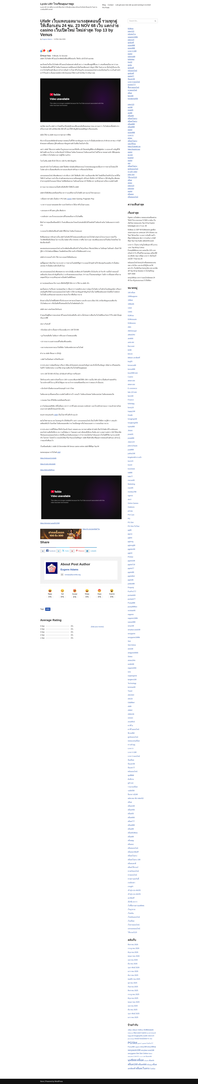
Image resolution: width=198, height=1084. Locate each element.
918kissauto (132, 319)
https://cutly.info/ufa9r (47, 464)
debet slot (131, 381)
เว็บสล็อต (131, 921)
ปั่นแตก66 (131, 79)
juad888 (131, 450)
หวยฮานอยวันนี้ (133, 879)
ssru (129, 672)
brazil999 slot (133, 373)
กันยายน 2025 (133, 987)
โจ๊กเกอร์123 (132, 177)
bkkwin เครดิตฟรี (134, 358)
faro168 (130, 96)
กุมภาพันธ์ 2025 (133, 1013)
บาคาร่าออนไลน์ (134, 82)
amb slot (131, 342)
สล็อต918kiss (133, 833)
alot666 (130, 338)
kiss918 (130, 158)
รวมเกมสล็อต (133, 787)
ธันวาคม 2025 (133, 975)
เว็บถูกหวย (131, 909)
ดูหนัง (130, 65)
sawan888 (131, 622)
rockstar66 (131, 610)
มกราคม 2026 (133, 971)
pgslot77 (131, 76)
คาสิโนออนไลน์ (133, 729)
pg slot (130, 155)
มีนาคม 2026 (132, 964)
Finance (131, 400)
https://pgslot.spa (134, 149)
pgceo (130, 534)
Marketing (131, 484)
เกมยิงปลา (131, 882)
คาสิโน (130, 725)
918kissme (132, 323)
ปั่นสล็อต (131, 760)
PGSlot (130, 557)
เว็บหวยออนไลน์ (133, 925)
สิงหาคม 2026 (133, 944)
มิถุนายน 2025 (133, 998)
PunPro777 (132, 591)
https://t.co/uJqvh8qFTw (91, 529)
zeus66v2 (131, 722)
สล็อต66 (131, 116)
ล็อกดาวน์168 (133, 794)
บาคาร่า (131, 135)
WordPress (59, 1081)
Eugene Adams (47, 39)
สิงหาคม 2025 (133, 990)
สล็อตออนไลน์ (133, 197)
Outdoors (131, 507)
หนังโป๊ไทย (132, 144)
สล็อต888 (131, 124)
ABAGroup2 (132, 331)
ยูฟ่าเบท (130, 783)
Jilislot (130, 430)
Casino (130, 377)
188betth (131, 304)
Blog (104, 5)
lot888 (130, 473)
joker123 (131, 31)
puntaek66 (132, 595)
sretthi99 (131, 664)
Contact (110, 5)
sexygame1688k (134, 637)
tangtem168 (132, 679)
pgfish (130, 538)
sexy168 (131, 626)
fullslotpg (131, 59)
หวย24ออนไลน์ (133, 871)
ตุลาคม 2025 (132, 983)
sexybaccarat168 (134, 630)
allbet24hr (131, 335)
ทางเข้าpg (131, 745)
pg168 (130, 107)
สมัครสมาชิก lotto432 (136, 798)
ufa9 (58, 452)
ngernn (130, 496)
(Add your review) (97, 627)
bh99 (129, 350)
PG (129, 518)
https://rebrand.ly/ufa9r (48, 458)
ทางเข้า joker (132, 172)
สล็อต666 (131, 817)
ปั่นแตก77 (131, 768)
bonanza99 (132, 365)
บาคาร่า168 (132, 51)
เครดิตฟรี (131, 898)
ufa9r (56, 415)
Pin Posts (105, 7)
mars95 (130, 488)
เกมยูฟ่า (130, 886)
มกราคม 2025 (133, 1017)
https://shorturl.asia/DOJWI (50, 523)
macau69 (131, 480)
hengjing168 (132, 419)
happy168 (131, 411)
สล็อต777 (131, 821)
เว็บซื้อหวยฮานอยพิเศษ (136, 905)
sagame (131, 614)
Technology (132, 683)
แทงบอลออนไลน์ (134, 928)
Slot (129, 641)
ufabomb (131, 714)
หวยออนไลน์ (132, 90)
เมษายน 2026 (133, 960)
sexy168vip (151, 1047)
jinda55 (130, 110)
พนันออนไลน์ (132, 771)
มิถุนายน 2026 (133, 952)
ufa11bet (131, 695)
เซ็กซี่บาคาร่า (132, 902)
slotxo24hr (131, 660)
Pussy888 (131, 603)
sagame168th (133, 37)
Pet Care (131, 515)
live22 (130, 62)
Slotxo (130, 656)
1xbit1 (130, 312)
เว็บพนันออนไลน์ (134, 917)
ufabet (130, 710)
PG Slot (130, 522)
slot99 (130, 113)
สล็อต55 (131, 813)
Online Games (133, 503)
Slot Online (132, 645)
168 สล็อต (131, 292)
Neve (42, 1081)
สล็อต (130, 93)
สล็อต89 (131, 829)
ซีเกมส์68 (131, 733)
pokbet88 (131, 584)
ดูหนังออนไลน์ (133, 169)
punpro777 (132, 85)
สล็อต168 (131, 806)
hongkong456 (133, 99)
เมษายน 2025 (133, 1006)
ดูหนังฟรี (131, 42)
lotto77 (130, 476)
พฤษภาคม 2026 (134, 956)
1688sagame (132, 296)
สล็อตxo (131, 194)
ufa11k (130, 699)
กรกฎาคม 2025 (133, 994)
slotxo (130, 138)
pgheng (130, 541)
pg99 (129, 530)
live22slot (131, 469)
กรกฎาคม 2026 (133, 948)
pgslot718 (131, 564)
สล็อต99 (131, 837)
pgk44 (130, 553)
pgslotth (131, 580)
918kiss (130, 28)
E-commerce (132, 388)
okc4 (129, 499)
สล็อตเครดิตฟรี (133, 852)
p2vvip (130, 511)
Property (131, 587)
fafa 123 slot (132, 392)
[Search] (155, 21)
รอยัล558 (131, 790)
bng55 (130, 361)
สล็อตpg (131, 840)
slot (129, 163)
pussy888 (131, 45)
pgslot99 (131, 572)
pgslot (69, 199)
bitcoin (130, 354)
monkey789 (132, 492)
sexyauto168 (134, 1050)
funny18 (131, 407)
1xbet (130, 308)
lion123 (130, 461)
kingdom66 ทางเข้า (135, 457)
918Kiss (131, 315)
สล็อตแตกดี (132, 863)
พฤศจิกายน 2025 (134, 979)
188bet (130, 300)
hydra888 (131, 426)
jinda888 (131, 438)
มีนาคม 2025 (132, 1010)
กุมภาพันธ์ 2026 (133, 967)
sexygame (131, 633)
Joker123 (131, 442)
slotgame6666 (133, 653)
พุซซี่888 (131, 775)
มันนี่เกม (131, 779)
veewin (130, 718)
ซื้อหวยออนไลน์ (133, 87)
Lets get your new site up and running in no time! (133, 5)
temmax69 (131, 687)
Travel (130, 691)
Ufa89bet (131, 702)
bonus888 (131, 369)
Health (130, 415)
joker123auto (132, 446)
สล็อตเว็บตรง (132, 118)
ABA (129, 327)
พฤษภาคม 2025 (134, 1002)
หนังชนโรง (132, 34)
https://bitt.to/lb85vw (47, 470)
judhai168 (131, 453)
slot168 (130, 649)
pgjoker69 (131, 549)
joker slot (131, 174)
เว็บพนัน (131, 913)
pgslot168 (131, 561)
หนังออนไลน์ (132, 71)
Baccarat (131, 346)
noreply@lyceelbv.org (73, 575)
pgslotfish (131, 576)
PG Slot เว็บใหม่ (133, 526)
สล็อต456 (131, 810)
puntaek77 (132, 599)
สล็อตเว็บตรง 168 (134, 860)
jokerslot (131, 188)
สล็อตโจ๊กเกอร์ (133, 867)
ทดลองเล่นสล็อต (134, 741)
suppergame (132, 676)
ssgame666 (132, 668)
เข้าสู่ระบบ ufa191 (134, 890)
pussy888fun (132, 607)
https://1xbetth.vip (134, 146)
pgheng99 (131, 56)
